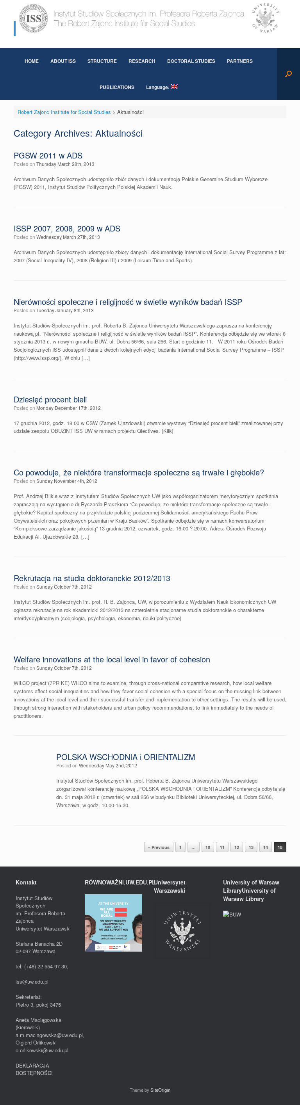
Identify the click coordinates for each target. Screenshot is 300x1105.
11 (222, 847)
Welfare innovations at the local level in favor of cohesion (112, 659)
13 (251, 847)
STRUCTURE (102, 60)
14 (265, 847)
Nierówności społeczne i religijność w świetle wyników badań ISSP (128, 301)
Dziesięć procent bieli (50, 399)
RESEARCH (142, 60)
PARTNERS (240, 60)
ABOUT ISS (63, 60)
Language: (158, 87)
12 (236, 847)
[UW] (182, 957)
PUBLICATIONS (117, 87)
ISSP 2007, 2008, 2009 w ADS (67, 228)
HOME (32, 60)
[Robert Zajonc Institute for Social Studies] (150, 18)
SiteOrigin (160, 1090)
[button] (288, 74)
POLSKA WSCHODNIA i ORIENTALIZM (125, 756)
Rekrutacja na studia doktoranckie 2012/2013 (92, 578)
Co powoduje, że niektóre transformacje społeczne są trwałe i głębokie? (139, 472)
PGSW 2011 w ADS (48, 155)
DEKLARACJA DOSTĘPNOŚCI (34, 1069)
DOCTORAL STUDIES (191, 60)
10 (207, 847)
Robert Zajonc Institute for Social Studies (64, 112)
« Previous (159, 847)
